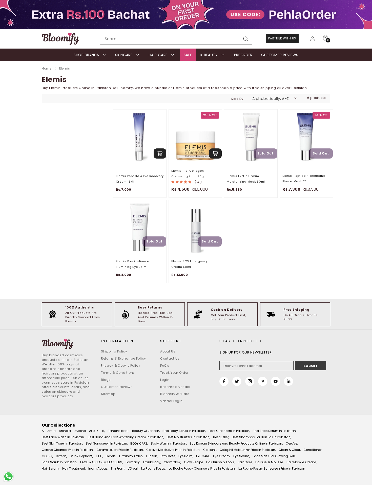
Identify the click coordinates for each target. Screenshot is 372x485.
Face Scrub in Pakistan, (59, 462)
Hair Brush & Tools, (220, 462)
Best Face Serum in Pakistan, (274, 431)
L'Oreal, (133, 468)
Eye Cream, (221, 456)
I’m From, (118, 468)
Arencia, (65, 431)
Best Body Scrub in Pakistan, (184, 431)
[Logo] (61, 39)
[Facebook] (224, 381)
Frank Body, (152, 462)
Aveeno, (80, 431)
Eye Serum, (241, 456)
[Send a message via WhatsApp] (8, 476)
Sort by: (237, 99)
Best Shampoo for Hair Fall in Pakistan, (261, 437)
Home (47, 68)
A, (43, 431)
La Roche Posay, (153, 468)
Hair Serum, (50, 468)
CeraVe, (292, 443)
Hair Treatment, (74, 468)
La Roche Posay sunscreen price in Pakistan (271, 468)
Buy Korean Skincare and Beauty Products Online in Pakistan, (236, 443)
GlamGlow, (172, 462)
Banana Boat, (118, 431)
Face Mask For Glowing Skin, (274, 456)
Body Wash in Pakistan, (169, 443)
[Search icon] (245, 39)
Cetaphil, (210, 450)
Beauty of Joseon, (146, 431)
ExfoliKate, (168, 456)
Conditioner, (312, 450)
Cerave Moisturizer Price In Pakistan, (173, 450)
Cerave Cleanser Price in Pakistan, (67, 450)
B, (103, 431)
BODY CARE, (139, 443)
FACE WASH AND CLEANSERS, (101, 462)
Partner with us (282, 38)
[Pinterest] (262, 381)
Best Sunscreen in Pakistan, (107, 443)
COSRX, (47, 456)
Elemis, (111, 456)
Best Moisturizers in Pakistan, (188, 437)
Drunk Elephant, (81, 456)
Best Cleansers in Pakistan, (229, 431)
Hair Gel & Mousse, (269, 462)
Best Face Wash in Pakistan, (63, 437)
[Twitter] (236, 381)
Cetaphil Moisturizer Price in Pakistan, (248, 450)
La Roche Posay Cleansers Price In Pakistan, (202, 468)
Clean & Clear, (290, 450)
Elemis (64, 68)
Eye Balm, (185, 456)
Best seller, (221, 437)
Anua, (51, 431)
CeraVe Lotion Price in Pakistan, (119, 450)
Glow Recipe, (193, 462)
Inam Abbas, (98, 468)
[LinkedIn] (288, 381)
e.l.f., (99, 456)
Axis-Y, (94, 431)
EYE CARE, (203, 456)
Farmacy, (133, 462)
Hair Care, (245, 462)
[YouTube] (275, 381)
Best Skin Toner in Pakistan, (62, 443)
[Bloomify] (67, 344)
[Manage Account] (312, 38)
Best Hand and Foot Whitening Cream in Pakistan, (126, 437)
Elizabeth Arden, (131, 456)
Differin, (61, 456)
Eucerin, (152, 456)
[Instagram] (249, 381)
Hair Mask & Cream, (301, 462)
